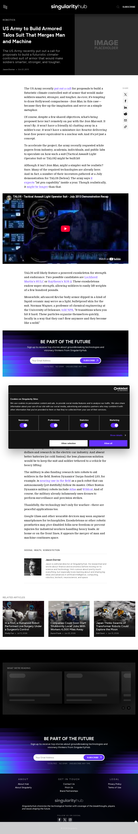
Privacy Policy (114, 784)
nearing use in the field (55, 480)
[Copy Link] (125, 126)
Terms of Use (114, 787)
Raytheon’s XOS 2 (60, 281)
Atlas (72, 489)
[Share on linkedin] (125, 107)
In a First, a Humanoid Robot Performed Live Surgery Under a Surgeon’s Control (23, 626)
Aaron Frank (56, 633)
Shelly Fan (9, 633)
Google (28, 550)
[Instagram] (70, 820)
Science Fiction (51, 550)
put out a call (62, 88)
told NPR (67, 310)
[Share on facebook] (125, 101)
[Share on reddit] (125, 114)
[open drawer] (5, 7)
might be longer (37, 186)
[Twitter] (65, 820)
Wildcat (87, 489)
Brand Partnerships (69, 791)
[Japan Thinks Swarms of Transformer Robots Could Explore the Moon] (114, 619)
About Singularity (23, 787)
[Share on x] (125, 94)
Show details (116, 435)
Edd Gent (100, 633)
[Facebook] (59, 820)
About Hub (23, 784)
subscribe (129, 6)
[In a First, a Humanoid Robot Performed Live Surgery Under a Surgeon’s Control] (23, 619)
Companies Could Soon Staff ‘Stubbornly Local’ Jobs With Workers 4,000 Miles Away (68, 626)
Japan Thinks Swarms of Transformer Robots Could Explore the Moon (112, 626)
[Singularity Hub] (69, 7)
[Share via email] (125, 120)
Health (37, 550)
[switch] (54, 425)
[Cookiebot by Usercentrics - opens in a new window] (116, 389)
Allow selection (68, 443)
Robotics (9, 19)
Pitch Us (69, 787)
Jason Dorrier (9, 69)
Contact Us (69, 784)
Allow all (108, 443)
